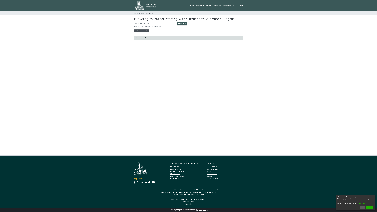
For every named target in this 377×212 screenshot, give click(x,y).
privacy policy (361, 203)
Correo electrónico (213, 179)
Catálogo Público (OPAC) (178, 171)
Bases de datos (175, 169)
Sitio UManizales (212, 167)
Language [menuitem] (199, 6)
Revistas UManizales (177, 176)
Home (191, 6)
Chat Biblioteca (175, 174)
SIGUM (209, 171)
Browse (183, 23)
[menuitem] (237, 6)
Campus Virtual (212, 174)
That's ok (369, 207)
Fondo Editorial (175, 179)
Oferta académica (212, 169)
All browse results (142, 31)
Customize (340, 207)
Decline (362, 207)
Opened (209, 176)
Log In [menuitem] (207, 6)
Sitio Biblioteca (175, 167)
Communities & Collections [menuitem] (222, 6)
